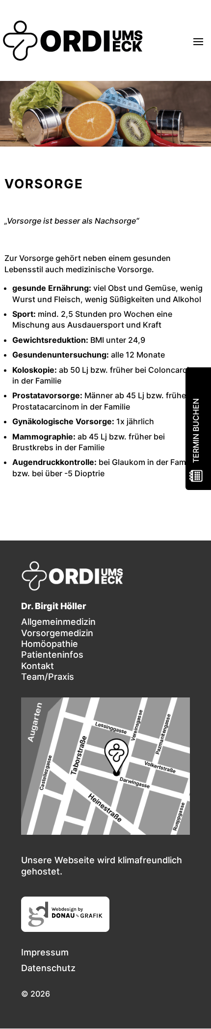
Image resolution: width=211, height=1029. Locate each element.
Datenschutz (48, 968)
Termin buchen (196, 430)
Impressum (45, 952)
